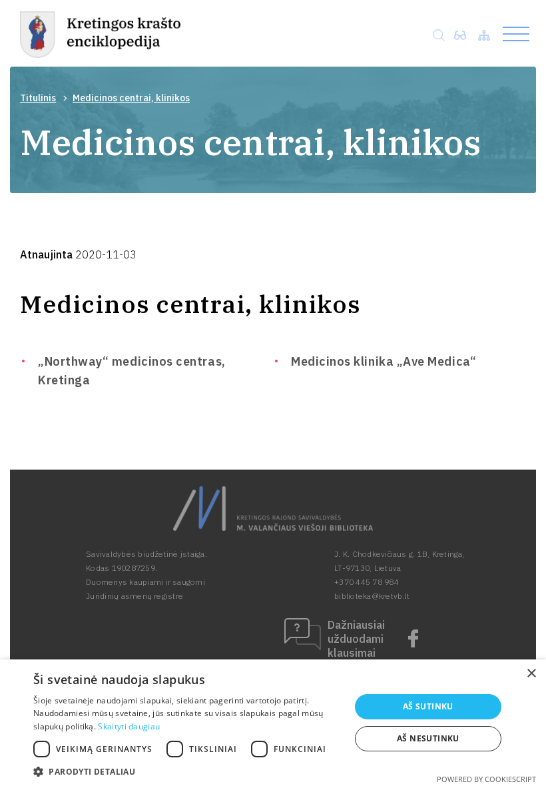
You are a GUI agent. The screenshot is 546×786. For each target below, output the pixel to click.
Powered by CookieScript (486, 779)
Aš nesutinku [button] (428, 738)
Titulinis (38, 98)
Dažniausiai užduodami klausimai (356, 638)
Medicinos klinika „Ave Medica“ (383, 361)
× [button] (531, 674)
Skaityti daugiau (129, 726)
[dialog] (273, 722)
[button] (187, 770)
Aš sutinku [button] (428, 706)
